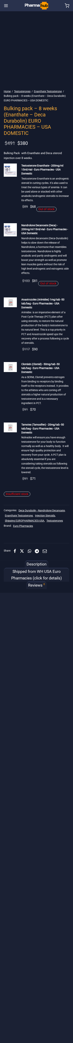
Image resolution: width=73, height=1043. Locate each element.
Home (7, 91)
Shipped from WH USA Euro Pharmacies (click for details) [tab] (36, 574)
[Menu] (6, 5)
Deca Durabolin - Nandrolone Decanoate (42, 510)
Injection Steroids (45, 515)
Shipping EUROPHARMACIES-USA (24, 520)
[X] (22, 551)
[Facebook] (15, 551)
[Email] (45, 551)
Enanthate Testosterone (48, 91)
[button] (10, 170)
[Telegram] (37, 551)
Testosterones (22, 91)
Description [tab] (37, 564)
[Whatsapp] (29, 551)
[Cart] (67, 5)
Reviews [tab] (36, 585)
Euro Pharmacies (23, 526)
